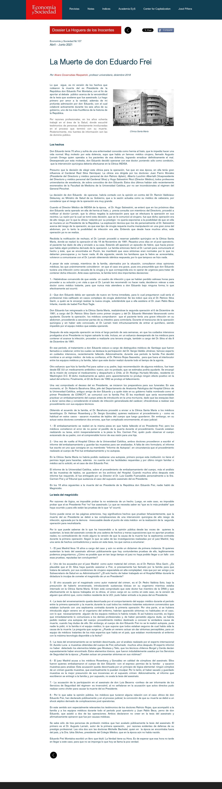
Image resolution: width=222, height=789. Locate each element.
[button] (74, 10)
